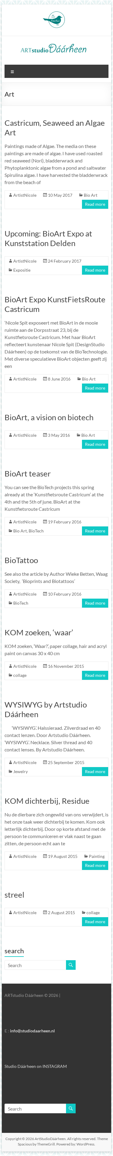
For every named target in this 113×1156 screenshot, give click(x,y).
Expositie (21, 270)
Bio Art (90, 195)
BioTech (36, 530)
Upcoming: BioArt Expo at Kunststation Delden (48, 238)
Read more (95, 204)
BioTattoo (21, 560)
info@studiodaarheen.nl (32, 1030)
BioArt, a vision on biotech (49, 417)
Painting (97, 856)
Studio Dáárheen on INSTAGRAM (36, 1066)
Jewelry (20, 771)
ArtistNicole (24, 195)
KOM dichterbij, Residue (47, 801)
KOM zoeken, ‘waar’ (39, 632)
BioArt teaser (28, 473)
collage (20, 675)
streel (14, 894)
